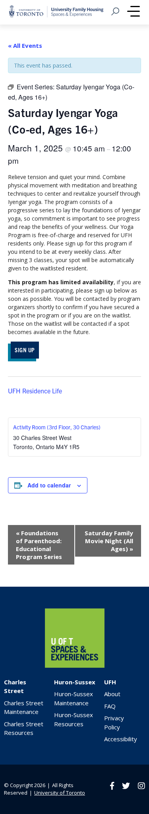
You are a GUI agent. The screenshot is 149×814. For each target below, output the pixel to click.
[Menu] (133, 12)
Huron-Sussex (74, 682)
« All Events (25, 45)
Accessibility (120, 739)
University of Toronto (59, 792)
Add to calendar (49, 485)
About (112, 694)
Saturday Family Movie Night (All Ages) (109, 541)
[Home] (74, 665)
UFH (110, 682)
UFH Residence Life (35, 391)
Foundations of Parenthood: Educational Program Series (39, 545)
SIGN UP (25, 349)
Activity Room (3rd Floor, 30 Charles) (57, 427)
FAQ (110, 706)
